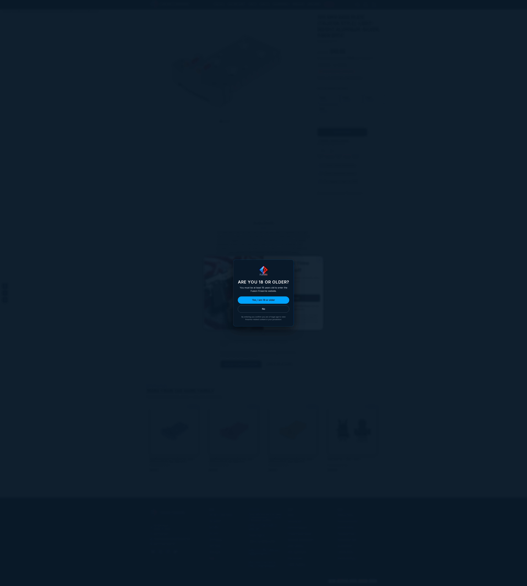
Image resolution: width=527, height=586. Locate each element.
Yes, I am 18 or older (263, 300)
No (263, 309)
